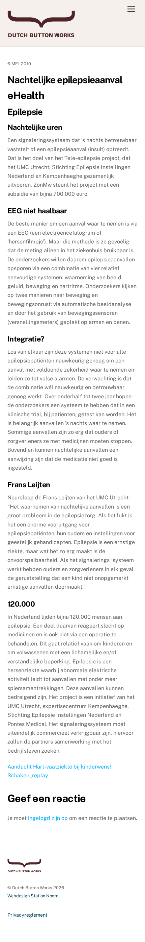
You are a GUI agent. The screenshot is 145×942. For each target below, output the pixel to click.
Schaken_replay (27, 775)
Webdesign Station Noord (33, 895)
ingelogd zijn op (48, 818)
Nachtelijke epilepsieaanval (64, 79)
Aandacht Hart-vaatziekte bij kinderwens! (59, 766)
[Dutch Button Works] (41, 34)
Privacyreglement (27, 915)
